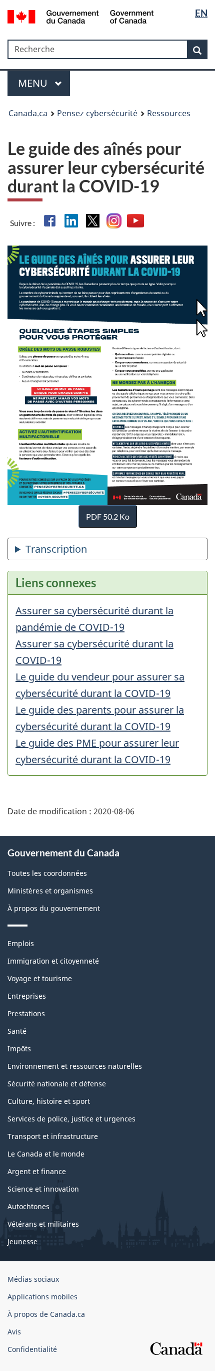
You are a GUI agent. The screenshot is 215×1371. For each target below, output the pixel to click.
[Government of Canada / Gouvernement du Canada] (81, 16)
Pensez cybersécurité (97, 113)
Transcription (56, 549)
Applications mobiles (43, 1296)
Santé (17, 1031)
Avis (14, 1331)
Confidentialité (32, 1349)
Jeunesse (23, 1241)
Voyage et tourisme (40, 978)
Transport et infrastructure (53, 1136)
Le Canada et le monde (46, 1154)
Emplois (21, 943)
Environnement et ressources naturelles (75, 1066)
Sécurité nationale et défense (57, 1083)
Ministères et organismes (50, 890)
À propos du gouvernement (54, 908)
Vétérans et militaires (43, 1224)
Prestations (26, 1013)
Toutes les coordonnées (47, 873)
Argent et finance (37, 1171)
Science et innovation (43, 1189)
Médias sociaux (33, 1279)
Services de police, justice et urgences (72, 1118)
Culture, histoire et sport (49, 1101)
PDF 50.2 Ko (108, 516)
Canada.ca (28, 113)
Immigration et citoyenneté (53, 961)
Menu (34, 83)
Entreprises (27, 996)
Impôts (19, 1048)
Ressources (168, 113)
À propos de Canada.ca (46, 1314)
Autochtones (29, 1206)
